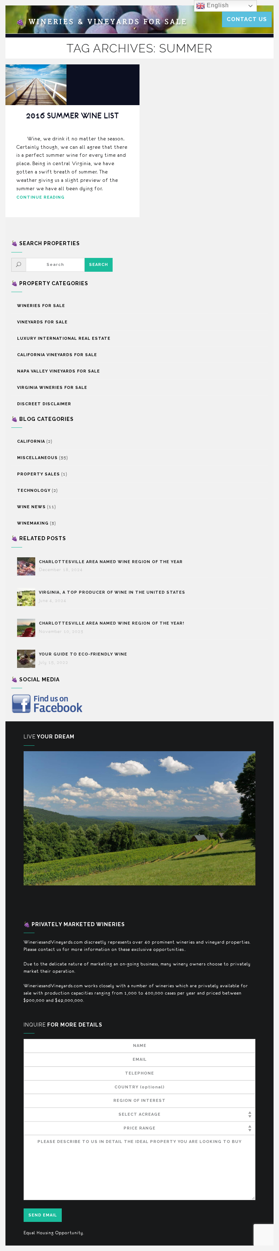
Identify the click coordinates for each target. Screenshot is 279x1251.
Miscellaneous (37, 457)
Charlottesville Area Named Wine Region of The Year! (111, 623)
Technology (33, 490)
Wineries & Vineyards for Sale (101, 22)
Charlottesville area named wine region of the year (111, 561)
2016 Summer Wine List (72, 115)
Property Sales (38, 474)
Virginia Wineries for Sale (52, 387)
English (217, 5)
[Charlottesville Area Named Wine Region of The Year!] (28, 628)
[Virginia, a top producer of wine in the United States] (28, 597)
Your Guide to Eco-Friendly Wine (83, 654)
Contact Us (247, 19)
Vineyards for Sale (42, 322)
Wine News (31, 507)
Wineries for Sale (41, 305)
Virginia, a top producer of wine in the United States (112, 592)
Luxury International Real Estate (63, 338)
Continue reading (40, 197)
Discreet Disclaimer (44, 404)
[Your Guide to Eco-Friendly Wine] (28, 659)
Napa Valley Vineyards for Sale (58, 371)
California (31, 441)
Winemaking (33, 523)
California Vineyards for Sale (57, 354)
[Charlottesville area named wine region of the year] (28, 566)
